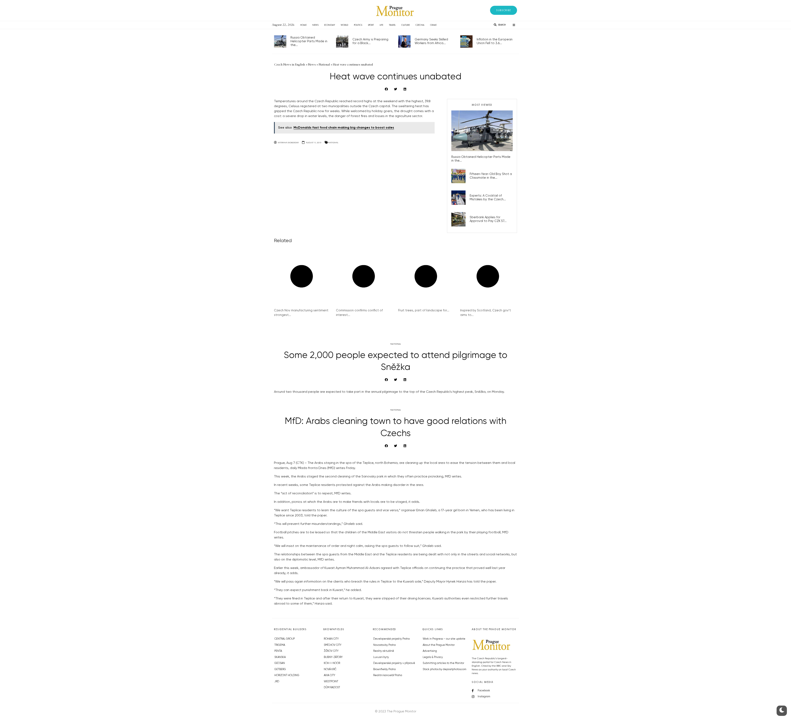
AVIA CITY (329, 675)
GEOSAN (279, 663)
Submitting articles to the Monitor (443, 663)
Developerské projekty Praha (391, 639)
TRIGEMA (279, 645)
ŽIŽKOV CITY (331, 651)
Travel (392, 24)
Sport (371, 24)
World (344, 24)
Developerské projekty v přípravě (394, 663)
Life (381, 24)
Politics (358, 24)
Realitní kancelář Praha (387, 675)
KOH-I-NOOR (332, 663)
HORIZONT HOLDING (286, 675)
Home (303, 24)
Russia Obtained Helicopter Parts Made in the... (308, 41)
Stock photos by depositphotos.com (444, 669)
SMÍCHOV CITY (332, 645)
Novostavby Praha (384, 645)
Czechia (419, 24)
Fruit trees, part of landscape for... (423, 310)
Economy (329, 24)
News (315, 24)
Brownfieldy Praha (384, 669)
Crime (433, 24)
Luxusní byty (381, 657)
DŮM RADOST (332, 687)
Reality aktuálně (383, 651)
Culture (405, 24)
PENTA (278, 651)
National (333, 142)
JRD (276, 681)
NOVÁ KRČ (330, 669)
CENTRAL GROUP (284, 639)
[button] (503, 10)
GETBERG (280, 669)
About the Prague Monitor (439, 645)
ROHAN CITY (331, 639)
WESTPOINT (331, 681)
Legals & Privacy (433, 657)
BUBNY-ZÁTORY (333, 657)
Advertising (430, 651)
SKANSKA (280, 657)
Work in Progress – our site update (444, 639)
